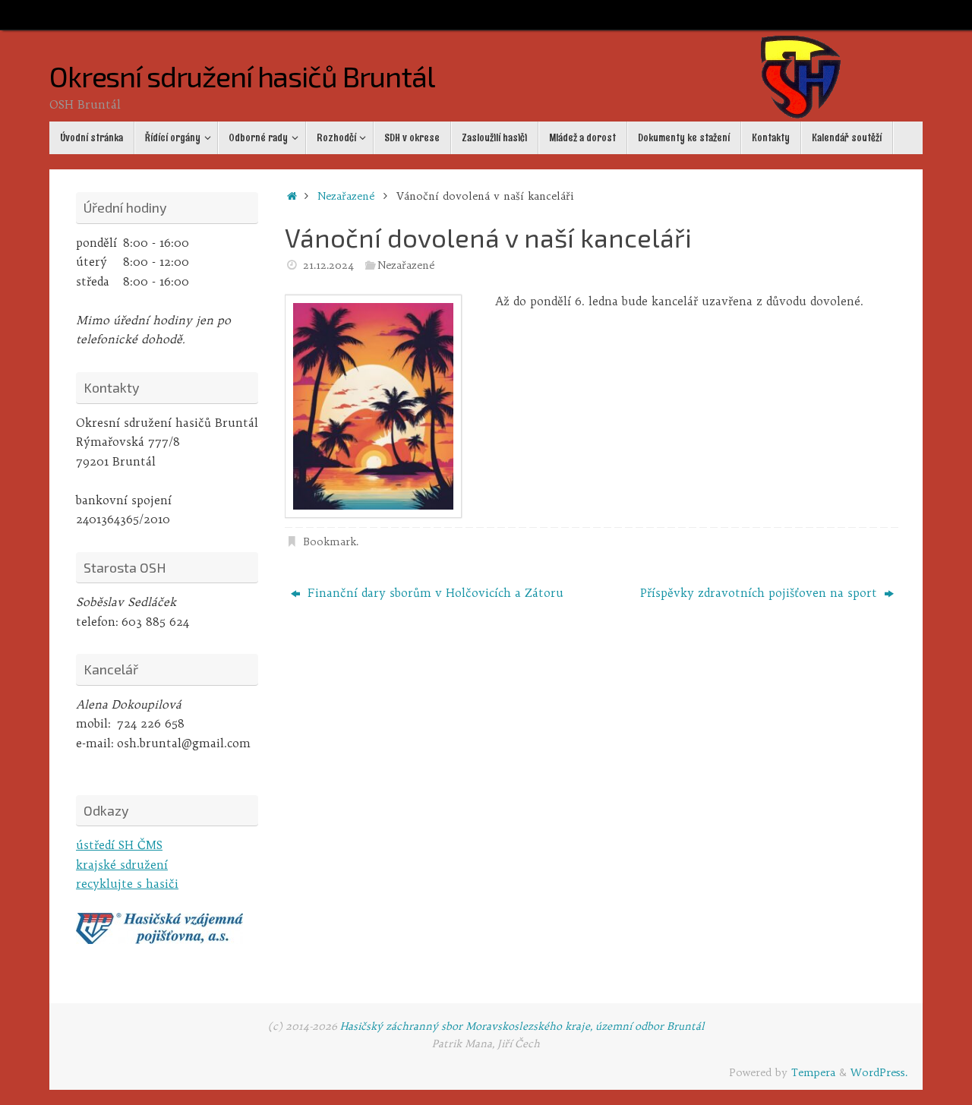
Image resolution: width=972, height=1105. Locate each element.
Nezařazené (345, 196)
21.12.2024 (328, 265)
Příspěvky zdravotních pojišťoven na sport (760, 593)
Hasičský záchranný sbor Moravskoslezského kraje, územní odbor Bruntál (522, 1026)
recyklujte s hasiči (127, 883)
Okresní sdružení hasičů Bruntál (241, 77)
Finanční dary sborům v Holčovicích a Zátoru (433, 593)
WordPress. (878, 1072)
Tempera (813, 1072)
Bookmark (329, 541)
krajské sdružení (122, 864)
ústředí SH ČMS (119, 845)
